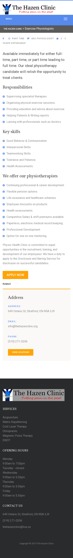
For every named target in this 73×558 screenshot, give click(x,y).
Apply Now (15, 275)
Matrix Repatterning (15, 422)
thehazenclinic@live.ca (17, 527)
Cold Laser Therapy (15, 426)
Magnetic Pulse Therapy (18, 435)
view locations (20, 352)
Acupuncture (10, 417)
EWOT (6, 440)
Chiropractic (10, 431)
